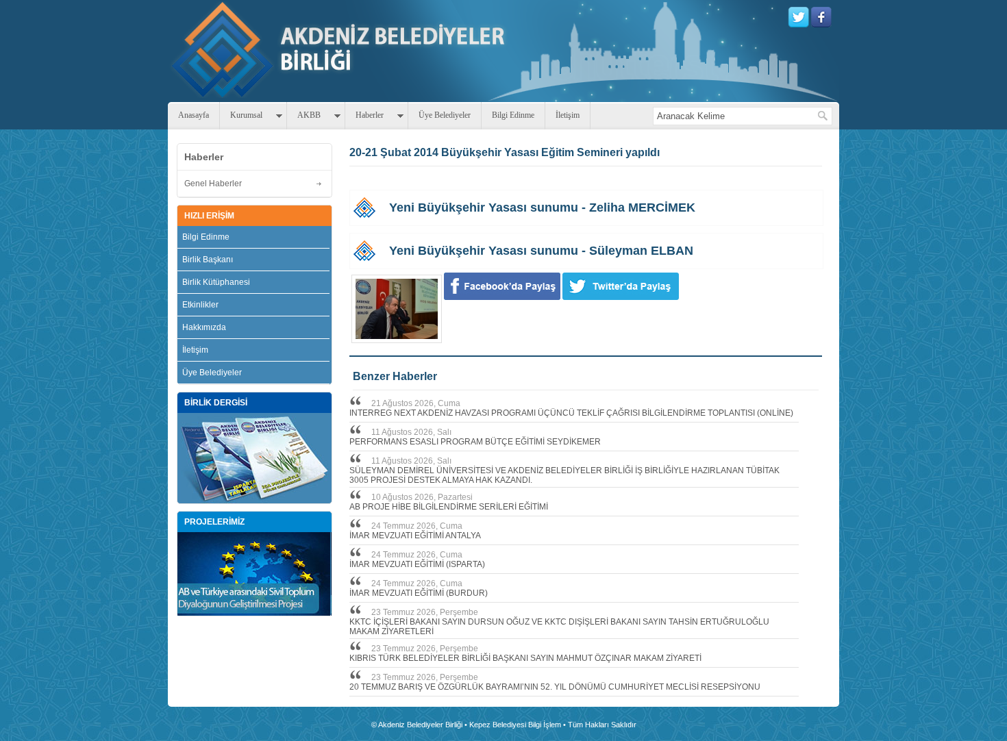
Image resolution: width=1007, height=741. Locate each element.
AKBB (309, 115)
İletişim (568, 115)
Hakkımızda (204, 327)
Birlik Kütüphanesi (216, 282)
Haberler (370, 115)
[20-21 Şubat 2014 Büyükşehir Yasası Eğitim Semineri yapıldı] (396, 309)
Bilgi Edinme (513, 115)
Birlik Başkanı (207, 259)
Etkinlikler (200, 305)
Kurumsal (246, 115)
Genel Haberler (213, 183)
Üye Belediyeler (445, 115)
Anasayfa (193, 115)
